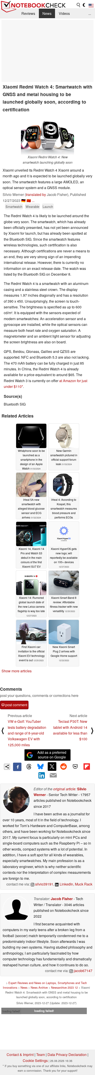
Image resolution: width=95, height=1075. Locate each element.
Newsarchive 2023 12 (64, 987)
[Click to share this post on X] (52, 766)
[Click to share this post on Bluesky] (40, 767)
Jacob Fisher (62, 898)
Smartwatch (14, 206)
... (89, 13)
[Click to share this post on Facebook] (17, 767)
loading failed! (11, 1011)
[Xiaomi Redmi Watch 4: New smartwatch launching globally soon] (47, 135)
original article (64, 788)
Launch (48, 206)
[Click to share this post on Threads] (29, 767)
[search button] (79, 5)
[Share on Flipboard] (86, 766)
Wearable (32, 206)
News (46, 13)
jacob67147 (82, 970)
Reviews (28, 13)
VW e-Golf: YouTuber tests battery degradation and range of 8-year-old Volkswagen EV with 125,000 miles (27, 733)
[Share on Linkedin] (42, 775)
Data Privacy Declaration (67, 1054)
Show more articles (17, 670)
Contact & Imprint (20, 1054)
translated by (36, 194)
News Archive (39, 987)
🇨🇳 (29, 200)
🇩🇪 (23, 200)
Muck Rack (83, 884)
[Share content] (7, 767)
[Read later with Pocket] (75, 766)
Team (40, 1054)
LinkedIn (66, 884)
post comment (15, 704)
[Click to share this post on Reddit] (63, 766)
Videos (64, 13)
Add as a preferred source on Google (51, 755)
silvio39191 (43, 884)
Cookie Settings (35, 1060)
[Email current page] (53, 775)
